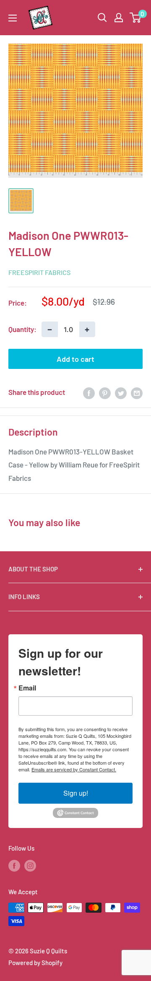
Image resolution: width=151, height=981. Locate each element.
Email (27, 688)
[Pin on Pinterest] (105, 392)
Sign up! (75, 793)
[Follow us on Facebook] (14, 865)
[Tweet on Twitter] (121, 392)
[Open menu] (12, 18)
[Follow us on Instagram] (30, 865)
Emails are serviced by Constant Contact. (73, 769)
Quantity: (22, 329)
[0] (135, 18)
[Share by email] (137, 392)
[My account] (119, 17)
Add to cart (75, 358)
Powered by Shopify (35, 962)
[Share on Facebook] (89, 392)
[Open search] (102, 17)
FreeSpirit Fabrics (39, 272)
